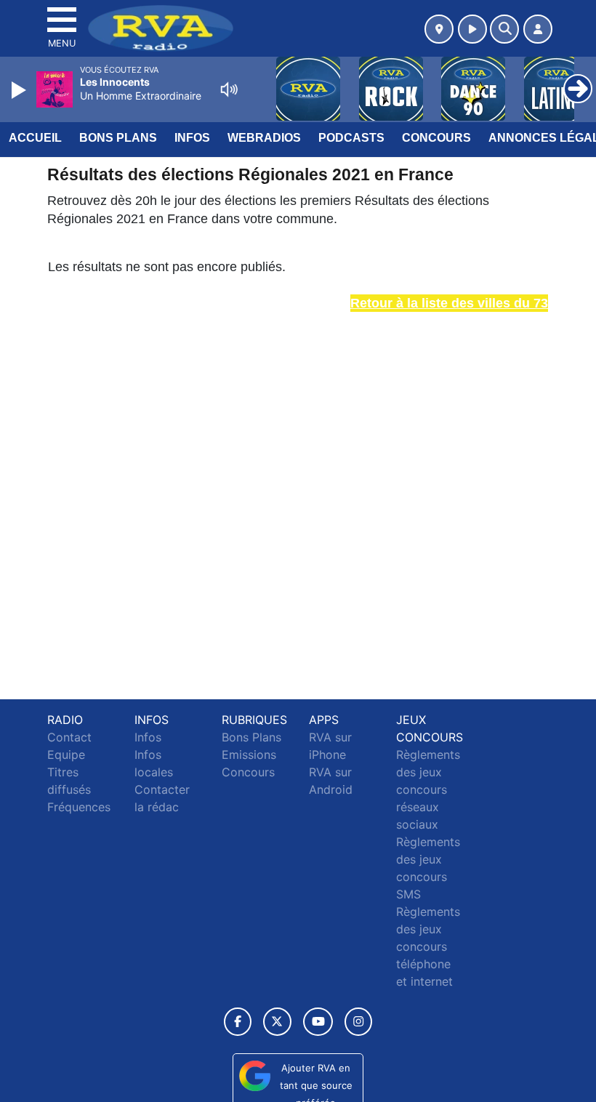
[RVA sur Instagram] (358, 1022)
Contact (69, 737)
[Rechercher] (504, 29)
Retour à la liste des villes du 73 (449, 303)
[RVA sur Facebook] (237, 1022)
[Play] (20, 90)
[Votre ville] (439, 29)
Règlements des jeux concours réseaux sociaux (428, 789)
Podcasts (351, 138)
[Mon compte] (537, 29)
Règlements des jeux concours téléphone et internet (428, 946)
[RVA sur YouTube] (318, 1022)
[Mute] (229, 89)
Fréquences (78, 807)
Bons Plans (118, 138)
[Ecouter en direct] (472, 29)
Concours (436, 138)
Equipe (66, 754)
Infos (192, 138)
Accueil (35, 138)
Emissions (249, 754)
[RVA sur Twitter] (277, 1022)
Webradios (264, 138)
